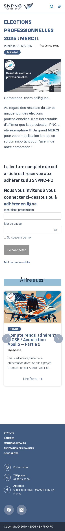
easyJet (14, 328)
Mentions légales (15, 443)
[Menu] (59, 6)
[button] (6, 338)
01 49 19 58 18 (21, 479)
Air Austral (12, 52)
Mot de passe (13, 223)
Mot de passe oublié (17, 262)
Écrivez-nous (20, 467)
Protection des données (19, 448)
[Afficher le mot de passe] (55, 229)
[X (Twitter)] (22, 510)
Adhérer (9, 438)
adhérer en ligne (20, 204)
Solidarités (11, 453)
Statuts (9, 433)
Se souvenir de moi (18, 237)
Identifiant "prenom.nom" (19, 210)
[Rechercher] (51, 6)
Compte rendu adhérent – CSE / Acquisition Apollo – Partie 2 (32, 339)
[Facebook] (9, 510)
